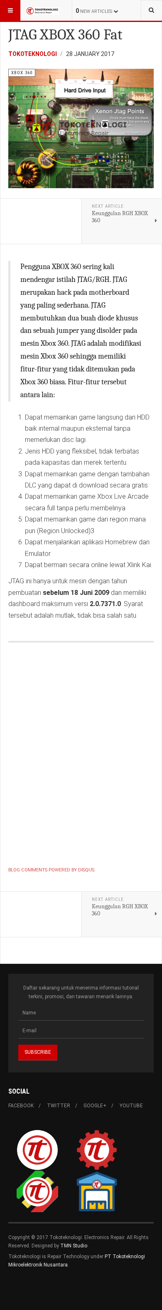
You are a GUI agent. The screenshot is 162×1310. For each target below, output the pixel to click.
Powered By (46, 1289)
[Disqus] (81, 756)
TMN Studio (73, 1246)
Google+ (94, 1106)
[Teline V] (42, 10)
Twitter (58, 1106)
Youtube (131, 1106)
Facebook (21, 1106)
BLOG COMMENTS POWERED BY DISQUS (51, 870)
